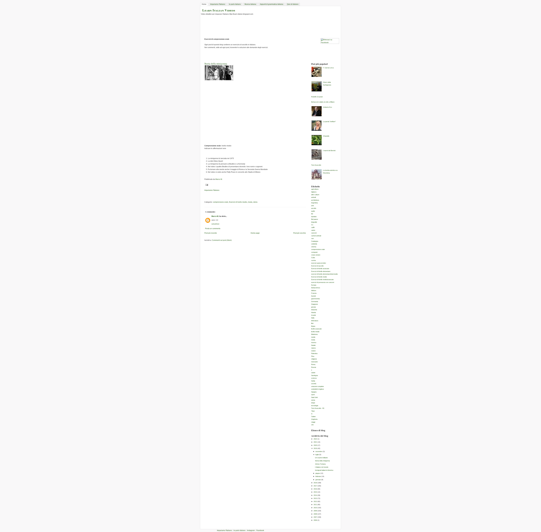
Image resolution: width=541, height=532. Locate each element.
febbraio (318, 476)
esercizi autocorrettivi (318, 263)
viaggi (313, 422)
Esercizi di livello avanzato (320, 268)
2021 (315, 442)
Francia (313, 293)
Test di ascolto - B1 (317, 408)
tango (313, 403)
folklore (313, 290)
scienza (314, 378)
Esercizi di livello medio (238, 202)
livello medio (315, 331)
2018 (315, 483)
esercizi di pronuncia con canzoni (322, 282)
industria (314, 309)
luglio (317, 454)
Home (204, 4)
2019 (315, 448)
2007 (315, 517)
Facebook (260, 530)
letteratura (314, 320)
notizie (313, 351)
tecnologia (314, 405)
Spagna (313, 392)
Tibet (313, 411)
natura (313, 348)
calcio (313, 230)
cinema (313, 247)
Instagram (251, 530)
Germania (314, 301)
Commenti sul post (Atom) (222, 240)
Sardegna (314, 375)
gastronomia (315, 299)
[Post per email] (206, 185)
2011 (315, 504)
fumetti (313, 296)
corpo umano (315, 255)
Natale (313, 345)
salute (313, 372)
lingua (313, 326)
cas (312, 238)
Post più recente (210, 233)
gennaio (318, 479)
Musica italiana (250, 4)
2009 (315, 511)
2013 (315, 498)
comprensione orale (220, 202)
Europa (313, 285)
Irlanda (313, 312)
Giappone (314, 304)
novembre (319, 451)
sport (313, 394)
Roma (313, 364)
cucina (313, 260)
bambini (313, 216)
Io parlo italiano (235, 4)
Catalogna (314, 241)
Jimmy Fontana (320, 464)
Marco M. (215, 216)
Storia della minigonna (322, 461)
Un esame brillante (321, 457)
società (313, 383)
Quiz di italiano (292, 4)
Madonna (314, 334)
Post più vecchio (299, 233)
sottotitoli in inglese (317, 389)
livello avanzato (316, 329)
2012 (315, 501)
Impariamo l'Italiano (217, 4)
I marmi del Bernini (329, 150)
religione (314, 359)
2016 (315, 489)
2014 (315, 495)
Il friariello (326, 136)
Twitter (313, 416)
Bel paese (314, 219)
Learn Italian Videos (218, 10)
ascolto (313, 208)
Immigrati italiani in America (324, 470)
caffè (313, 227)
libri (312, 323)
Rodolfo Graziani (317, 97)
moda (250, 202)
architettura (315, 200)
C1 (312, 225)
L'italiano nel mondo (321, 467)
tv (311, 414)
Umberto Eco (327, 107)
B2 (312, 214)
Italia (312, 318)
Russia (313, 367)
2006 (315, 520)
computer (314, 252)
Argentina (314, 203)
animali (313, 197)
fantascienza (315, 288)
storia (255, 202)
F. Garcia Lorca (328, 68)
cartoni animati (316, 236)
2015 (315, 492)
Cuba (313, 257)
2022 (315, 439)
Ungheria (314, 419)
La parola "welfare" (329, 121)
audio (313, 211)
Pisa (312, 356)
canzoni (314, 233)
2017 (315, 486)
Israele (313, 315)
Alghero (313, 192)
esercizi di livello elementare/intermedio (324, 274)
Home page (255, 233)
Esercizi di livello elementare (320, 271)
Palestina (314, 353)
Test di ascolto (316, 165)
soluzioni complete (317, 386)
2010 (315, 507)
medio (313, 337)
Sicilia (313, 381)
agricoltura (314, 189)
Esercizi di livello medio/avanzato (322, 279)
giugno (317, 473)
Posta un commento (212, 229)
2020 (315, 445)
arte (312, 205)
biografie (314, 222)
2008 (315, 514)
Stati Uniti (314, 397)
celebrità (314, 244)
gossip (313, 307)
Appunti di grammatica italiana (271, 4)
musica (313, 342)
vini (312, 425)
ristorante (314, 362)
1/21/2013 (215, 224)
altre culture (315, 194)
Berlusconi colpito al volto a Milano (322, 102)
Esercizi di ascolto (317, 266)
